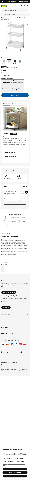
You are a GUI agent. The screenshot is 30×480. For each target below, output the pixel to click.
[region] (15, 463)
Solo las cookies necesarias (15, 472)
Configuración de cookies (15, 476)
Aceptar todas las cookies (15, 469)
